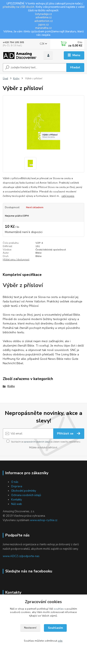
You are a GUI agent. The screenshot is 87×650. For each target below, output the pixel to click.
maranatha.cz (43, 28)
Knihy (16, 78)
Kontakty (16, 500)
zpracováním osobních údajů (37, 441)
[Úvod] (20, 55)
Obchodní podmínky (23, 491)
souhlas (59, 608)
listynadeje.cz (43, 14)
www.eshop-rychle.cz (43, 520)
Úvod (5, 78)
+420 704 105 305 (13, 42)
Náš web (16, 504)
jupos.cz (43, 24)
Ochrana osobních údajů (26, 495)
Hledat (75, 67)
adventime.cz (43, 17)
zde (60, 640)
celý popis (67, 196)
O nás (14, 482)
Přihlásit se (65, 434)
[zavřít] (81, 4)
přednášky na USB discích (18, 7)
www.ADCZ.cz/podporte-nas (21, 556)
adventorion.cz (43, 21)
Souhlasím (55, 628)
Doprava (16, 486)
